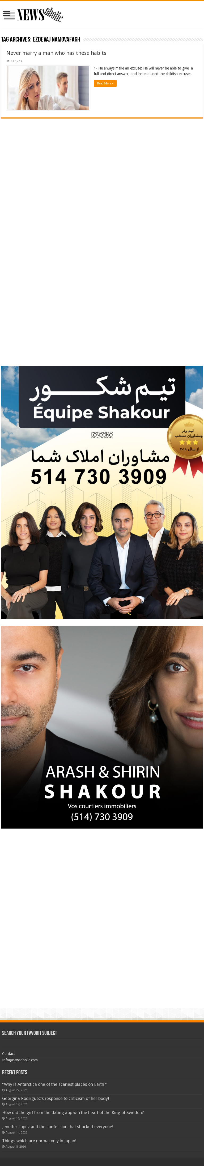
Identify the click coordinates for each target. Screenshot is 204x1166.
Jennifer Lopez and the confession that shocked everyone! (57, 1126)
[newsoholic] (33, 13)
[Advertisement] (102, 156)
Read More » (105, 83)
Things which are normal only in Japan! (39, 1140)
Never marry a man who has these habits (56, 53)
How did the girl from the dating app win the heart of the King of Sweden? (73, 1112)
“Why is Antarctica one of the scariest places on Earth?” (55, 1084)
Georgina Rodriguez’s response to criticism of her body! (55, 1098)
